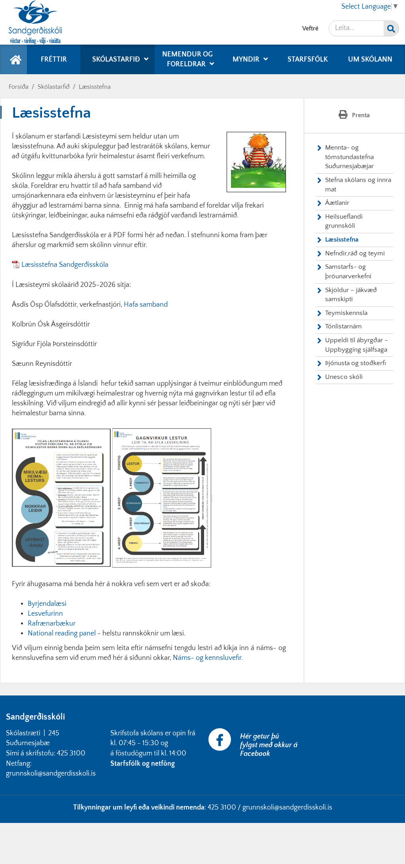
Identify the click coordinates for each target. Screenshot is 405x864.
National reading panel (62, 633)
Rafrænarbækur (52, 624)
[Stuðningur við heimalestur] (61, 498)
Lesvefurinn (45, 614)
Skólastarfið (54, 86)
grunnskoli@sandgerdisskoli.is (287, 808)
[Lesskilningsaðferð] (161, 498)
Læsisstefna (95, 86)
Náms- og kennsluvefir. (208, 658)
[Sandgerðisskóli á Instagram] (310, 733)
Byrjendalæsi (47, 604)
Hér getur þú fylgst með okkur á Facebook (268, 745)
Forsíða (18, 86)
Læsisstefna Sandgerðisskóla (65, 265)
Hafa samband (146, 305)
